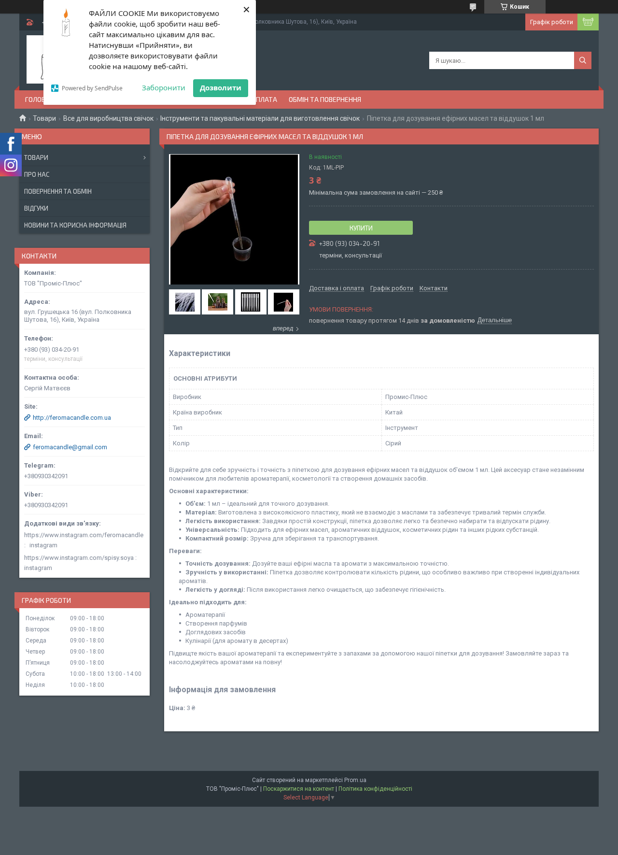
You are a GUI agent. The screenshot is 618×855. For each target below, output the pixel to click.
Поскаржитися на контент (298, 788)
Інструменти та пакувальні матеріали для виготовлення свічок (260, 118)
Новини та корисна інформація (75, 225)
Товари (44, 118)
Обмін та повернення (325, 99)
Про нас (36, 174)
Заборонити (163, 87)
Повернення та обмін (58, 191)
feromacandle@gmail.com (70, 447)
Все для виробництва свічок (108, 118)
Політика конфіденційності (375, 788)
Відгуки (36, 208)
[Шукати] (582, 60)
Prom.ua (355, 780)
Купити (361, 228)
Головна (39, 99)
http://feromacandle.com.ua (72, 417)
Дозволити (220, 87)
